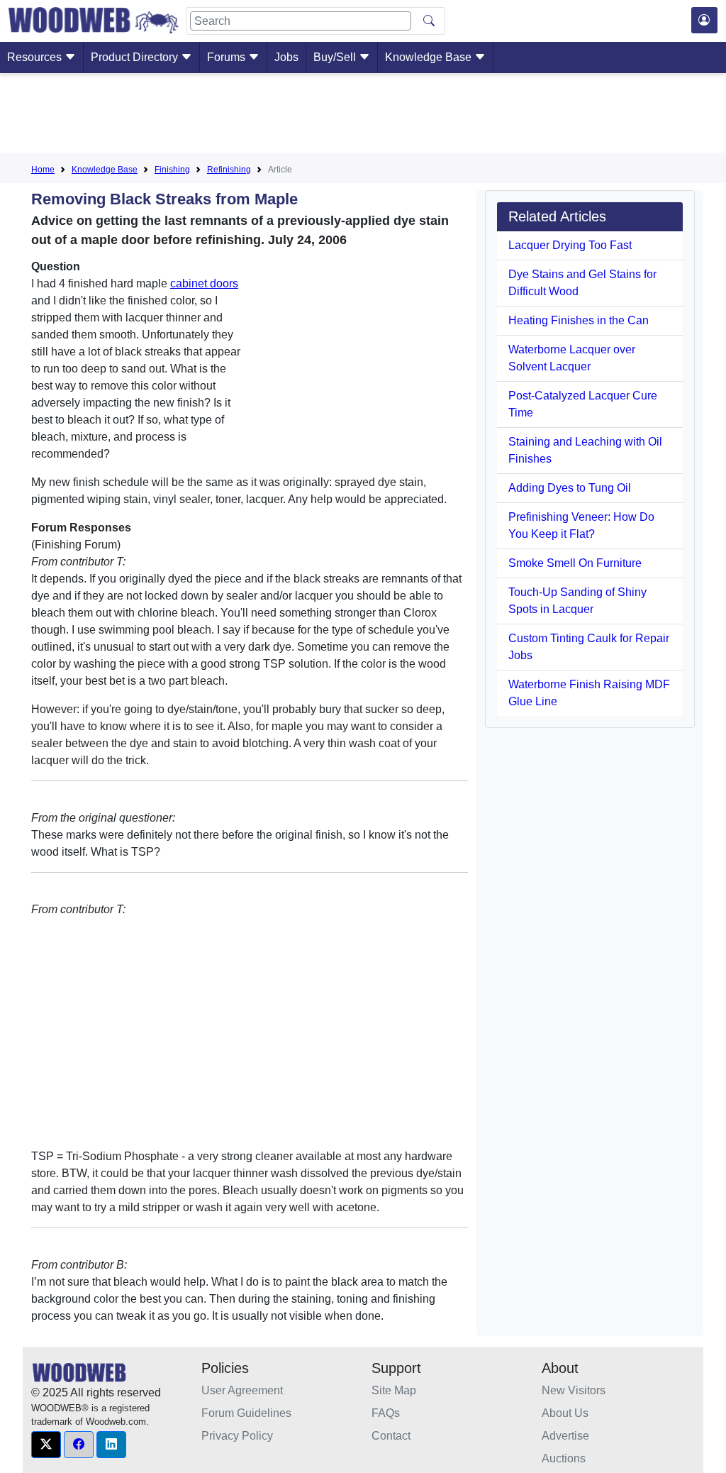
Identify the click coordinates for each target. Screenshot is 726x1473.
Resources (36, 57)
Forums (227, 57)
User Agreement (242, 1390)
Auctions (564, 1458)
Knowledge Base (429, 57)
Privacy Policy (237, 1436)
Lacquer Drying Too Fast (570, 245)
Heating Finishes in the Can (578, 320)
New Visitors (573, 1390)
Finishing (172, 170)
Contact (391, 1436)
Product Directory (136, 57)
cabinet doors (204, 283)
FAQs (386, 1413)
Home (43, 170)
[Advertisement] (363, 116)
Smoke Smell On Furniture (575, 563)
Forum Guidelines (246, 1413)
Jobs (286, 57)
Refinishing (229, 170)
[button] (46, 1444)
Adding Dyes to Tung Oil (569, 488)
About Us (565, 1413)
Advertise (565, 1436)
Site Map (394, 1390)
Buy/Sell (336, 57)
